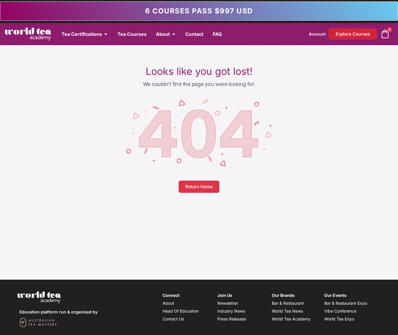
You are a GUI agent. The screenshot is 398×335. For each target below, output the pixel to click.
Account (317, 33)
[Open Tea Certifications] (105, 34)
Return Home (199, 186)
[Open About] (173, 34)
